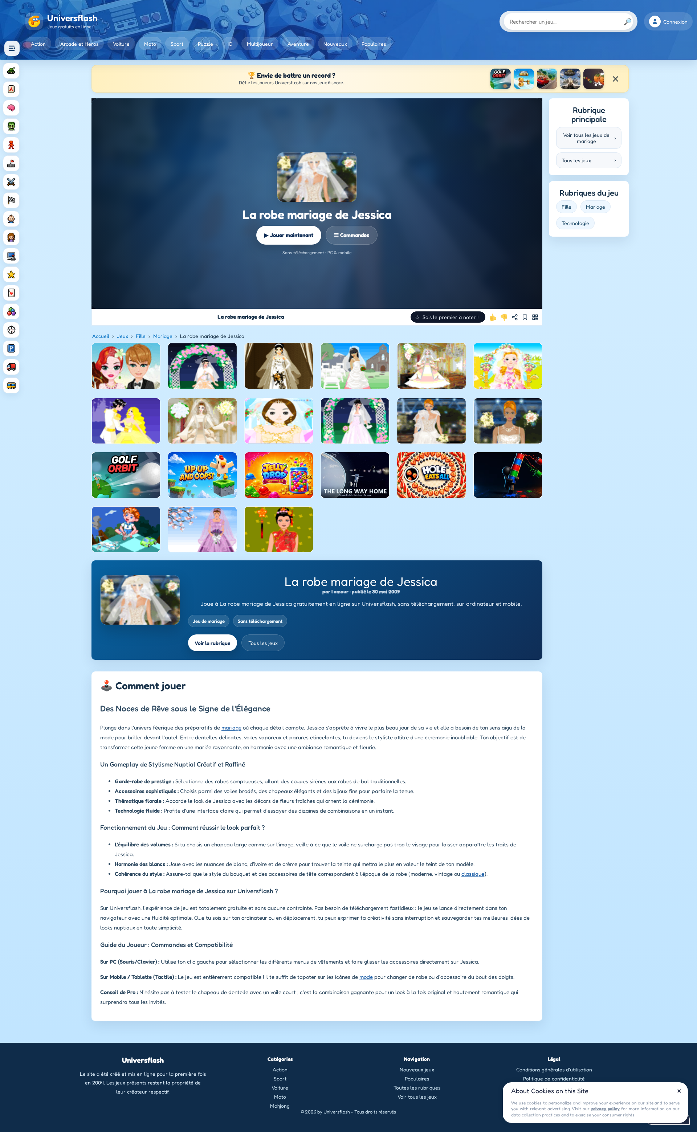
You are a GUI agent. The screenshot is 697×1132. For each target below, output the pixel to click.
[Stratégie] (11, 274)
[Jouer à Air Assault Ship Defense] (570, 79)
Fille (141, 336)
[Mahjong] (11, 89)
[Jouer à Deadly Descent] (547, 79)
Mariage (162, 336)
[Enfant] (11, 219)
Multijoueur (260, 44)
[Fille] (11, 237)
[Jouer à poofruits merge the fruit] (593, 79)
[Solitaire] (11, 293)
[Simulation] (11, 256)
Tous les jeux (263, 643)
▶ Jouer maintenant (288, 235)
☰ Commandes (351, 235)
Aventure (298, 44)
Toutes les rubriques (417, 1087)
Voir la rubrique (213, 643)
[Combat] (11, 182)
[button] (448, 317)
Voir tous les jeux (417, 1097)
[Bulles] (11, 311)
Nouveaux (335, 44)
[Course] (11, 200)
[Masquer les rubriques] (12, 48)
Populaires (374, 44)
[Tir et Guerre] (11, 71)
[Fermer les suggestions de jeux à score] (615, 78)
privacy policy (605, 1108)
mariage (231, 727)
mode (366, 976)
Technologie (575, 223)
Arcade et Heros (79, 44)
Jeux (122, 336)
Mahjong (280, 1106)
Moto (150, 44)
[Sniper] (11, 330)
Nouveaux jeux (417, 1069)
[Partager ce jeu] (514, 317)
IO (230, 44)
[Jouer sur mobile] (535, 317)
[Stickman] (11, 145)
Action (38, 44)
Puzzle (205, 44)
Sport (177, 44)
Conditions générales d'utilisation (554, 1069)
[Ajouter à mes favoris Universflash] (525, 317)
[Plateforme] (11, 163)
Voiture (121, 44)
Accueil (100, 336)
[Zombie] (11, 126)
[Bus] (11, 385)
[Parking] (11, 348)
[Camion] (11, 367)
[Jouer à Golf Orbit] (500, 79)
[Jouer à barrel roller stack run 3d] (524, 79)
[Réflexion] (11, 108)
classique (472, 873)
